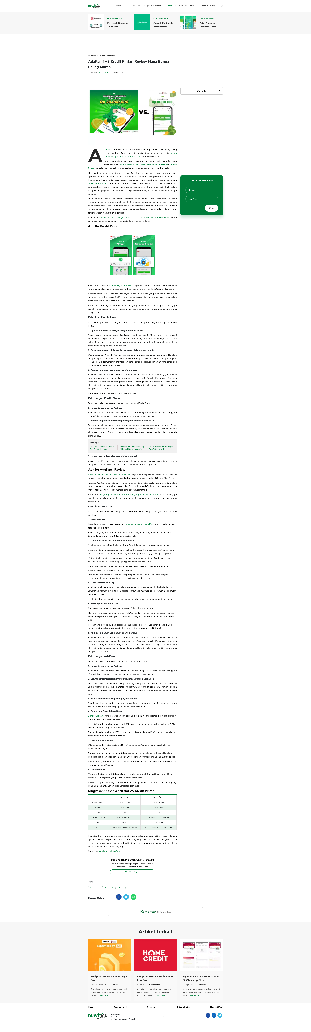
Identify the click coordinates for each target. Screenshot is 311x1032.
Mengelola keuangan (152, 6)
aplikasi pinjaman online (120, 285)
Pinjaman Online (114, 18)
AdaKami (107, 149)
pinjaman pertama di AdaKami (139, 524)
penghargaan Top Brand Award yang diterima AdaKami (128, 494)
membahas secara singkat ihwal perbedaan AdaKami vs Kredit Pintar (134, 217)
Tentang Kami (120, 1007)
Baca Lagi (103, 995)
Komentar (115, 984)
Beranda (92, 55)
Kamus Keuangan (210, 6)
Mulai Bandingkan (132, 872)
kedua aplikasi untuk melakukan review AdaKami (144, 164)
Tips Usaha (135, 6)
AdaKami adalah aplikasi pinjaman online (109, 474)
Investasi (120, 6)
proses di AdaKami (97, 183)
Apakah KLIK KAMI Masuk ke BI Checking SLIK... (201, 978)
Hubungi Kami (216, 1007)
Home (90, 1007)
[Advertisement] (155, 42)
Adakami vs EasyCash (110, 851)
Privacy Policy (183, 1007)
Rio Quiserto (104, 72)
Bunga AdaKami (96, 715)
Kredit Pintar (109, 888)
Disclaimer (152, 1007)
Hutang (170, 6)
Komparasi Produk (188, 6)
